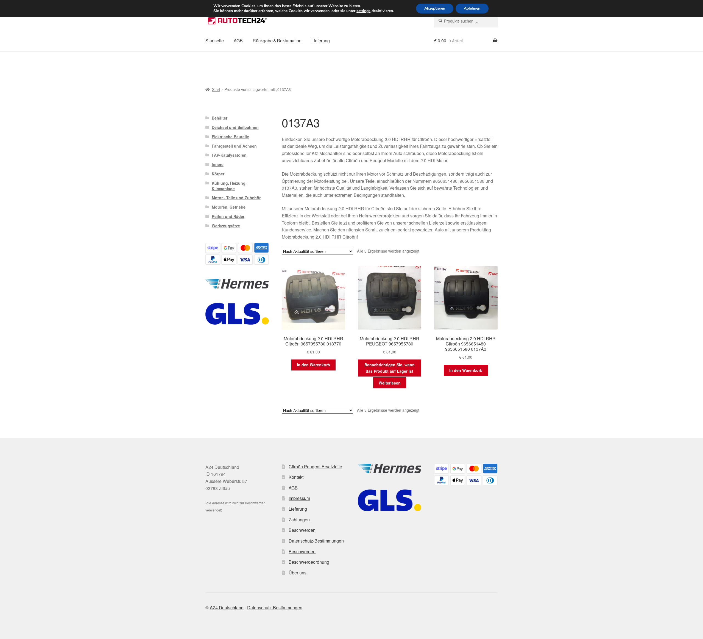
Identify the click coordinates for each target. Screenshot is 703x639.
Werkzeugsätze (226, 225)
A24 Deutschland (227, 607)
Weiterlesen (390, 383)
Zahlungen (299, 519)
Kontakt (296, 477)
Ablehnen (472, 8)
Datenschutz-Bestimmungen (316, 541)
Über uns (297, 572)
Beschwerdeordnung (309, 562)
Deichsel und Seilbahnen (235, 127)
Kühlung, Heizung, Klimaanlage (229, 185)
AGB (238, 40)
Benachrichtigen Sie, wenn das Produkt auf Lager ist (389, 368)
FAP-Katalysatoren (229, 155)
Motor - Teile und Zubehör (236, 197)
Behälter (219, 118)
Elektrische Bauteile (230, 136)
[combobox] (466, 20)
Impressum (299, 498)
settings (363, 11)
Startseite (214, 40)
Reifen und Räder (228, 216)
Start (216, 89)
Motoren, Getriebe (229, 207)
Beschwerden (302, 530)
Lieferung (320, 40)
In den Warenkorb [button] (313, 364)
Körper (218, 173)
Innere (218, 164)
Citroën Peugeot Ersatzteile (315, 466)
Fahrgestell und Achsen (234, 146)
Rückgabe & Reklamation (277, 40)
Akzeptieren (434, 8)
